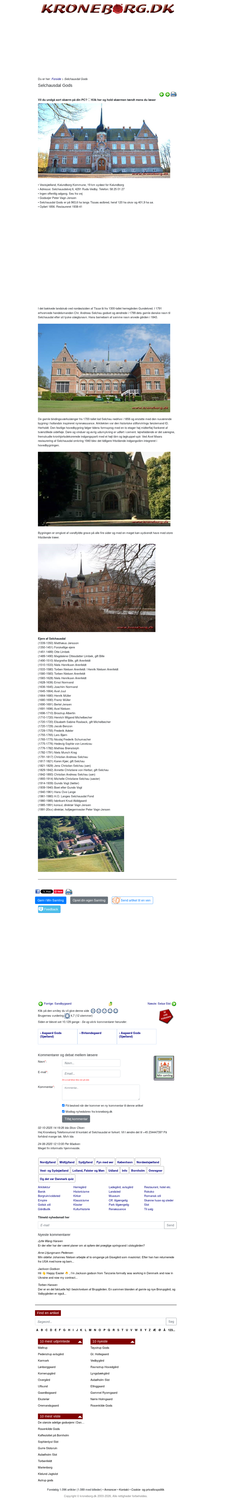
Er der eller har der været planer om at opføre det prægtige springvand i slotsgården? (91, 1245)
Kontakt (124, 1489)
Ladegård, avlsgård (121, 1187)
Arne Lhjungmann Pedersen (55, 1252)
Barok (42, 1191)
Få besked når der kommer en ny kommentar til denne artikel (104, 1105)
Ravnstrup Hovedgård (104, 1367)
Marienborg (45, 1467)
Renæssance (117, 1209)
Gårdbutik (44, 1209)
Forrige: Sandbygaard (57, 1003)
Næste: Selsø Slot (159, 1003)
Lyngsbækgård (99, 1373)
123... (171, 1330)
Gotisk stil (44, 1204)
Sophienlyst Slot (48, 1441)
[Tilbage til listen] (110, 1003)
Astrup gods (45, 1480)
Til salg (148, 1209)
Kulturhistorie (81, 1209)
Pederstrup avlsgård (51, 1354)
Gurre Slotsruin (47, 1448)
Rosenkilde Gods (101, 1405)
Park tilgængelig (119, 1204)
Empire (42, 1200)
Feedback (51, 909)
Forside (56, 79)
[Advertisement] (18, 58)
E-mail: (43, 1072)
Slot (146, 1204)
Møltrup (42, 1347)
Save (60, 891)
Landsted (114, 1191)
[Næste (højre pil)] (167, 94)
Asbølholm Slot (100, 1380)
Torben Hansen (47, 1285)
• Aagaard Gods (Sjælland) (50, 1034)
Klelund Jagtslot (48, 1474)
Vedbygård (97, 1360)
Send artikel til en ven (136, 900)
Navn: (42, 1061)
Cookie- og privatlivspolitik (147, 1489)
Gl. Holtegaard (99, 1354)
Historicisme (81, 1191)
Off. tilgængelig (118, 1200)
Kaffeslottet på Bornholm (53, 1435)
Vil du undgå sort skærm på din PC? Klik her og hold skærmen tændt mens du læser (97, 100)
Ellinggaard (97, 1386)
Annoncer (110, 1489)
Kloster (77, 1204)
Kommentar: (46, 1087)
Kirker (77, 1196)
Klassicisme (81, 1200)
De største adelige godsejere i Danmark (62, 1422)
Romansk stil (152, 1196)
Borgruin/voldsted (49, 1196)
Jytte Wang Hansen (50, 1241)
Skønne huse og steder (159, 1200)
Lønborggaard (46, 1367)
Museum (114, 1196)
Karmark (43, 1360)
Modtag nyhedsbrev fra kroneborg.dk (89, 1111)
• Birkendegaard (90, 1033)
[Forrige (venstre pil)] (162, 94)
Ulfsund (43, 1386)
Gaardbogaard (47, 1392)
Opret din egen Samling (89, 900)
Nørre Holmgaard (101, 1399)
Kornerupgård (46, 1373)
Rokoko (149, 1191)
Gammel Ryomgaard (103, 1392)
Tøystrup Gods (99, 1347)
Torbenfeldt (45, 1461)
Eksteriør (43, 1399)
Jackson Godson (49, 1269)
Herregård (79, 1187)
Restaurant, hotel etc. (157, 1187)
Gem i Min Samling (51, 900)
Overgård (44, 1380)
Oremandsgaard (48, 1405)
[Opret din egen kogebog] (164, 1068)
